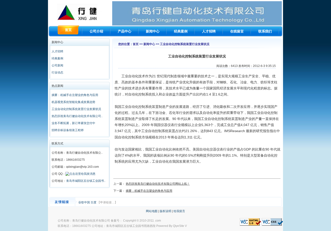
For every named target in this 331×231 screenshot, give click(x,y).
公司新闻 (57, 65)
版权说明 (165, 211)
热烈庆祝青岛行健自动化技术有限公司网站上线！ (158, 183)
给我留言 (179, 211)
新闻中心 (152, 31)
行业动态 (57, 72)
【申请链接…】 (107, 202)
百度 (94, 202)
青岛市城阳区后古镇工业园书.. (85, 181)
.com (158, 220)
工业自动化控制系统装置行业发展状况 (76, 109)
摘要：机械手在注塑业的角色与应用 (75, 95)
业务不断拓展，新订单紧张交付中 (73, 123)
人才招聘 (209, 31)
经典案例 (181, 31)
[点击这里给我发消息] (80, 173)
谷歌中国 (84, 202)
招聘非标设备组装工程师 (68, 130)
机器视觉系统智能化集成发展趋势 (73, 102)
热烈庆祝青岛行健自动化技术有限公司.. (77, 116)
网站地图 (152, 211)
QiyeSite (178, 226)
